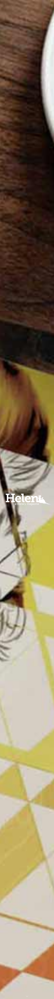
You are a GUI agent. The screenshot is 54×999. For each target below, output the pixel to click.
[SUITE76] (5, 2)
